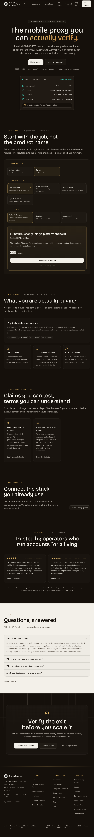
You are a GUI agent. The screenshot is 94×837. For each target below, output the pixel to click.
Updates (18, 802)
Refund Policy (79, 805)
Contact (77, 791)
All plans (35, 780)
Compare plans (48, 745)
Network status (38, 805)
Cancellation (79, 814)
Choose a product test (26, 745)
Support (68, 4)
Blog (54, 802)
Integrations (48, 4)
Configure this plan (45, 260)
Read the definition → (44, 457)
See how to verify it (55, 62)
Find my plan (35, 62)
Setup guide (57, 793)
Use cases (59, 4)
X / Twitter (8, 802)
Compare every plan (47, 266)
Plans (18, 4)
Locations (36, 4)
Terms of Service (80, 796)
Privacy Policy (79, 800)
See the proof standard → (17, 457)
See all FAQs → (10, 681)
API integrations (59, 797)
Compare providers (69, 745)
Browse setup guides (80, 508)
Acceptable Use (80, 809)
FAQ (54, 806)
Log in (76, 4)
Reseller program (38, 800)
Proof (26, 4)
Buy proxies (86, 4)
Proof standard (38, 791)
